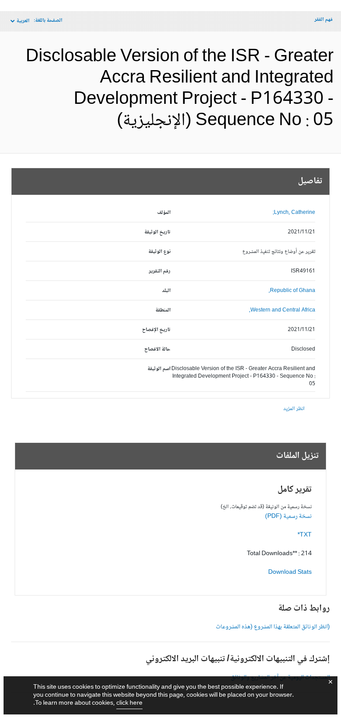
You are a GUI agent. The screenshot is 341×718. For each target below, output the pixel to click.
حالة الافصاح (157, 349)
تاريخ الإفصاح (156, 330)
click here (129, 703)
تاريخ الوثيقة (157, 232)
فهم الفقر (323, 19)
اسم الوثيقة (158, 369)
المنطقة (162, 310)
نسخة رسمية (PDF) (288, 516)
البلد (166, 291)
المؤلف (163, 213)
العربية (22, 21)
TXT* (304, 535)
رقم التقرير (159, 271)
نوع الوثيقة (159, 252)
